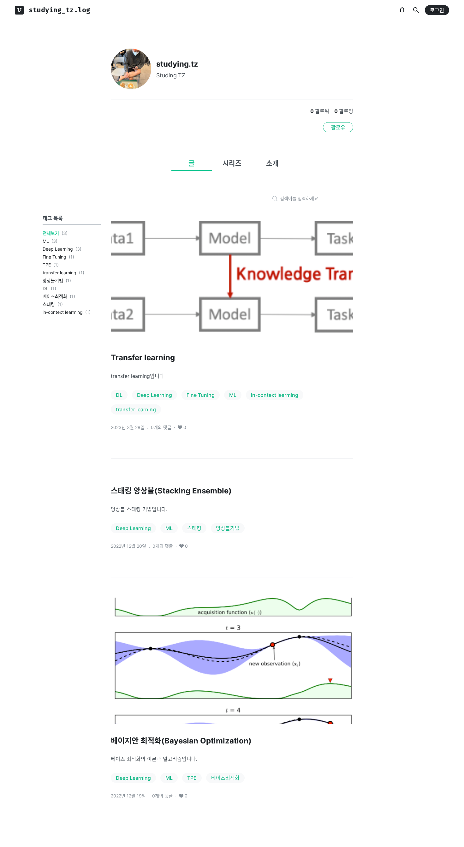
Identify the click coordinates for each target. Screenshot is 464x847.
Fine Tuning (54, 256)
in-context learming (63, 312)
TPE (47, 264)
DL (45, 288)
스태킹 (49, 304)
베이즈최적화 (55, 296)
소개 (272, 163)
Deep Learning (58, 249)
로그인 (437, 10)
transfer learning (59, 272)
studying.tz (177, 64)
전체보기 (51, 233)
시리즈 (232, 163)
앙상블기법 (53, 280)
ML (46, 241)
